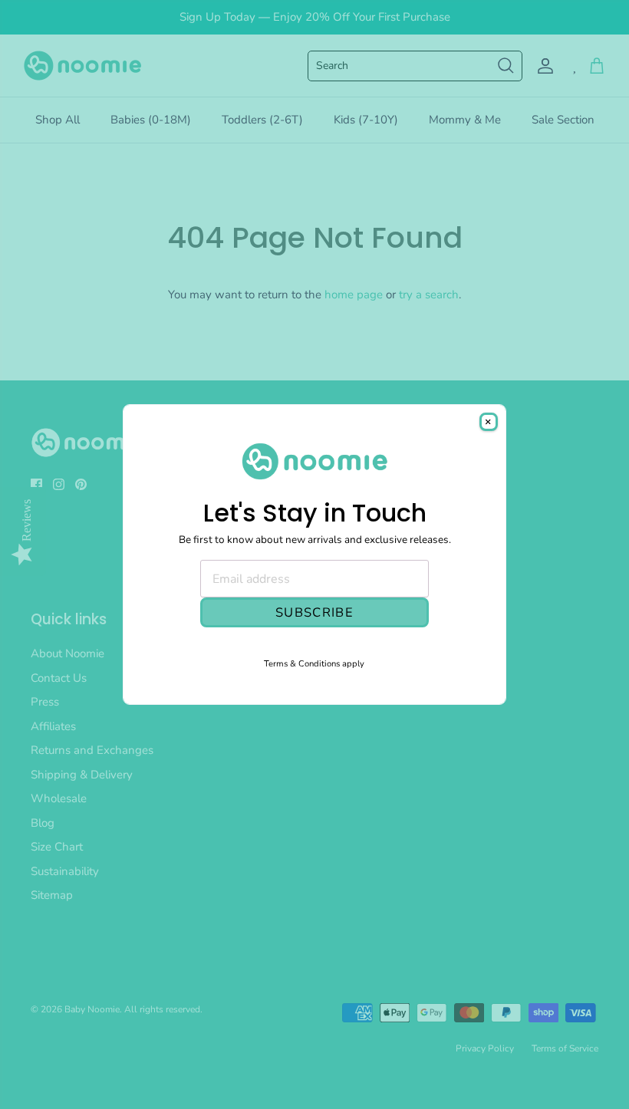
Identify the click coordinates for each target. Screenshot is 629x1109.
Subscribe (314, 612)
